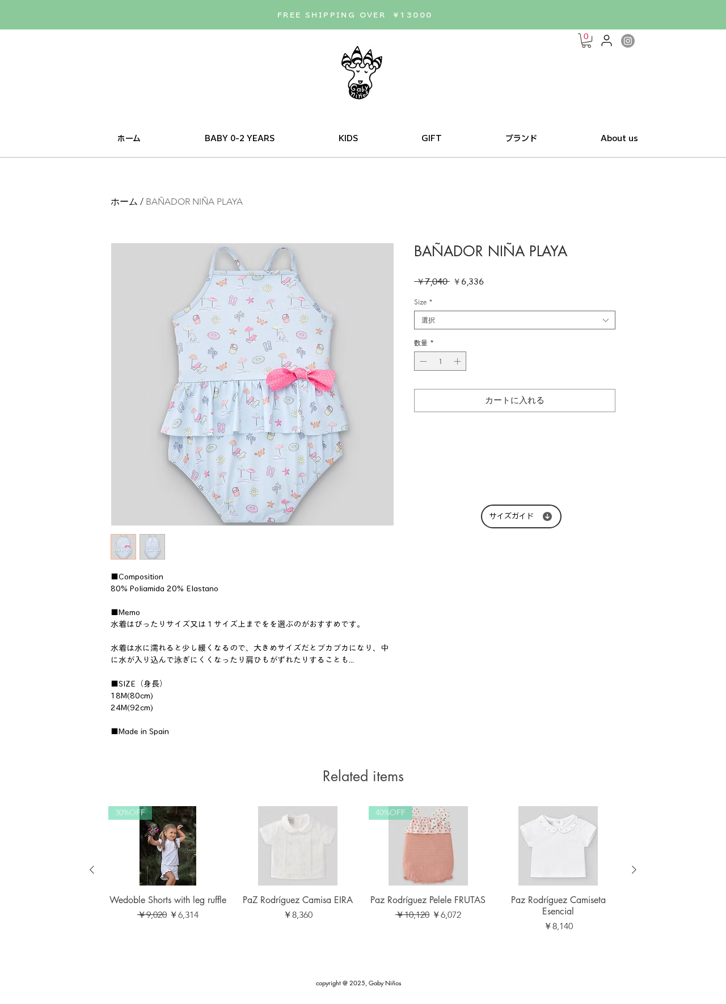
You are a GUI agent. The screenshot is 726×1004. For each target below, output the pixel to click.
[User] (606, 40)
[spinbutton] (440, 361)
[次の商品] (634, 869)
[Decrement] (422, 361)
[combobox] (514, 320)
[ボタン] (362, 72)
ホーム (124, 201)
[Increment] (458, 361)
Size (423, 302)
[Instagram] (628, 41)
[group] (363, 870)
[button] (586, 40)
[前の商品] (92, 869)
